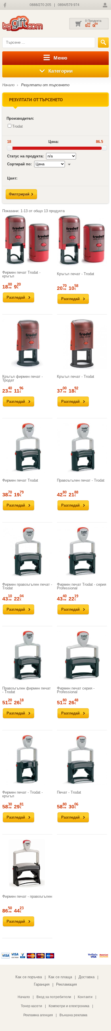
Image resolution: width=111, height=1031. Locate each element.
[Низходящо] (69, 164)
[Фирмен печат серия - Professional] (82, 656)
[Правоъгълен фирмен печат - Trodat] (27, 656)
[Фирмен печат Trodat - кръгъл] (27, 240)
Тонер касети (31, 1006)
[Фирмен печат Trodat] (27, 448)
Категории (60, 71)
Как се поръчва (28, 977)
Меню (60, 58)
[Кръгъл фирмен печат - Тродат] (27, 344)
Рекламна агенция (38, 1015)
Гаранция (42, 984)
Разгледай (16, 297)
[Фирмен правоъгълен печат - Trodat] (27, 552)
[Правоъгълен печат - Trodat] (82, 448)
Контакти (85, 997)
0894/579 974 (68, 5)
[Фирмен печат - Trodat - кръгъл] (27, 760)
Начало (8, 85)
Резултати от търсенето (45, 85)
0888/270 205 (40, 5)
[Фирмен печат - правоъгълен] (27, 864)
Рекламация (66, 984)
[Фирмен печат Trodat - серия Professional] (82, 552)
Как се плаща (60, 977)
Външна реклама (73, 1015)
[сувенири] (30, 24)
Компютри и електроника (69, 1006)
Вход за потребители (53, 997)
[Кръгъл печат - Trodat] (82, 240)
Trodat (17, 126)
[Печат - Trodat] (82, 760)
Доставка (86, 977)
